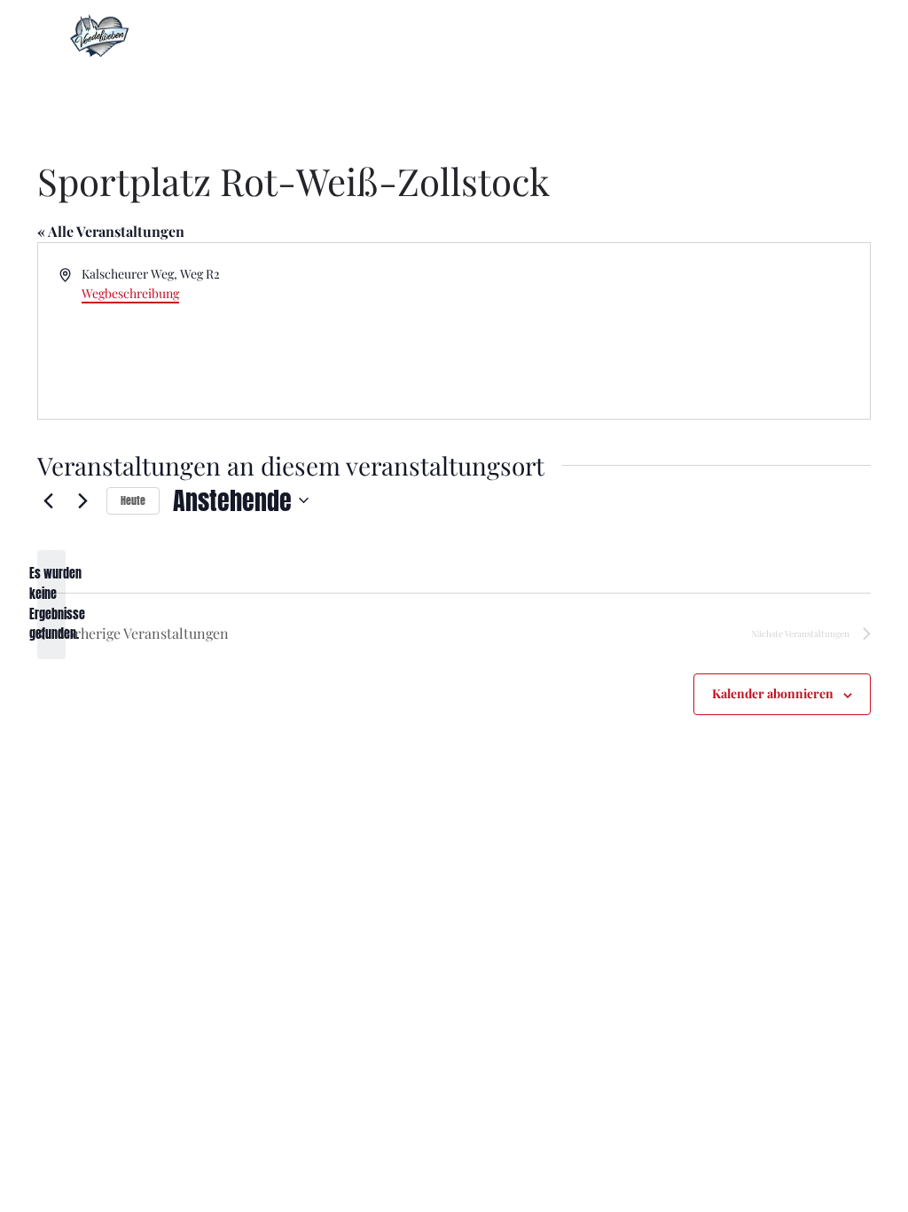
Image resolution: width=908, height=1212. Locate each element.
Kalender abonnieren (773, 693)
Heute (133, 500)
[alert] (51, 604)
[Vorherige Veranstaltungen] (48, 500)
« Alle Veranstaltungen (110, 231)
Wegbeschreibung (130, 293)
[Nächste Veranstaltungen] (82, 500)
